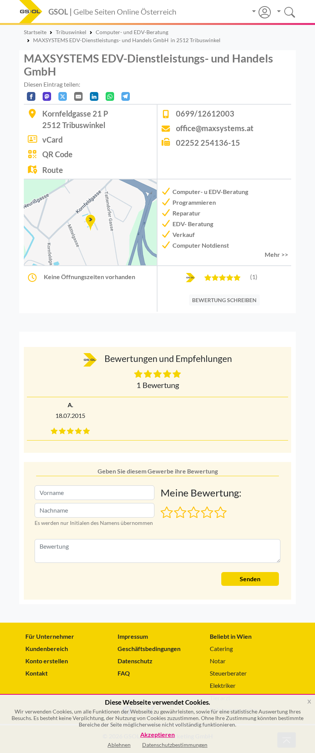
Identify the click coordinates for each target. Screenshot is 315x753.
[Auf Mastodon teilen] (47, 96)
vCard (52, 139)
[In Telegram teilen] (125, 96)
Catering (221, 648)
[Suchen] (283, 11)
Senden (250, 578)
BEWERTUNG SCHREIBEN (224, 300)
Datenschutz (135, 660)
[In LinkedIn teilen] (94, 96)
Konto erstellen (46, 660)
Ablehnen (119, 744)
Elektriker (222, 685)
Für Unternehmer (49, 636)
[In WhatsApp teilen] (110, 96)
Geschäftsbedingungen (149, 648)
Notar (217, 660)
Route (52, 169)
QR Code (57, 154)
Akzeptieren (157, 735)
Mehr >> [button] (276, 254)
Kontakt (36, 673)
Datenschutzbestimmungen (174, 744)
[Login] (261, 12)
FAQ (124, 673)
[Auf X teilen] (62, 96)
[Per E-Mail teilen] (78, 96)
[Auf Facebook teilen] (31, 96)
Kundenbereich (46, 648)
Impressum (133, 636)
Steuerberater (228, 673)
